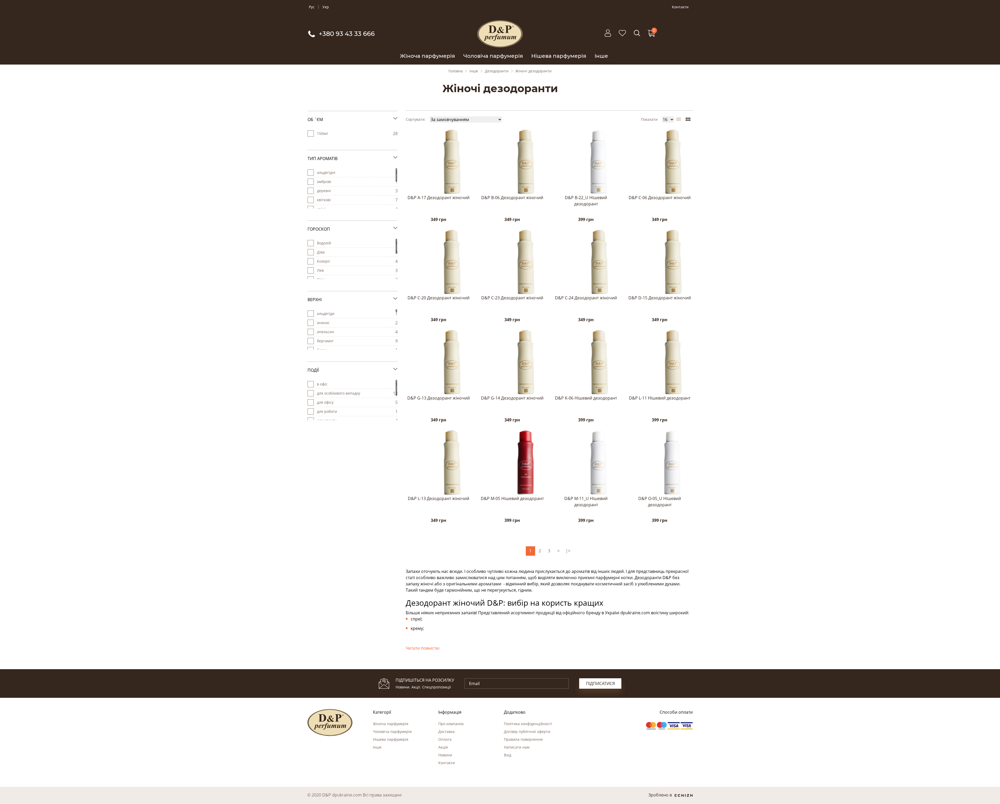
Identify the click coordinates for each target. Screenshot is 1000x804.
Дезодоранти (497, 71)
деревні (324, 190)
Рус (312, 7)
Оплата (445, 739)
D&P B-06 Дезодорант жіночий (512, 197)
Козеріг (323, 261)
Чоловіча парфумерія (493, 56)
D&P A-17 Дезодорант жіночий (439, 197)
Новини (445, 754)
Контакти (680, 7)
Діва (321, 252)
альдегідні (326, 172)
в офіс (322, 384)
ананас (323, 322)
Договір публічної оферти (527, 731)
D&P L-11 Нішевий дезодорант (659, 398)
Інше (601, 56)
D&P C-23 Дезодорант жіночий (512, 298)
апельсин (325, 331)
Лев (320, 270)
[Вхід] (608, 36)
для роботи (327, 411)
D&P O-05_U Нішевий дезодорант (659, 502)
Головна (455, 71)
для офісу (325, 402)
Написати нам (516, 747)
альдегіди (325, 313)
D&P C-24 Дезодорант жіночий (586, 298)
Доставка (446, 731)
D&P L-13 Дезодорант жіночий (438, 498)
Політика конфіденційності (528, 723)
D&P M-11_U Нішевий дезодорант (586, 502)
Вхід (507, 754)
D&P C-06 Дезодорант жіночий (660, 197)
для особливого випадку (338, 393)
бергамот (325, 340)
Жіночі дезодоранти (533, 71)
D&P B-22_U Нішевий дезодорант (586, 201)
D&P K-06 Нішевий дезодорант (586, 398)
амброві (324, 181)
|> (568, 551)
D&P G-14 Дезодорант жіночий (512, 398)
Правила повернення (523, 739)
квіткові (324, 199)
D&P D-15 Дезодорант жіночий (659, 298)
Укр (325, 7)
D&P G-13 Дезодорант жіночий (438, 398)
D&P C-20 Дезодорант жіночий (439, 298)
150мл (322, 133)
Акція (443, 747)
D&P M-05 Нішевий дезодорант (512, 498)
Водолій (324, 242)
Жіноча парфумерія (427, 56)
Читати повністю (422, 648)
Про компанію (451, 723)
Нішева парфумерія (558, 56)
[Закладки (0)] (622, 36)
